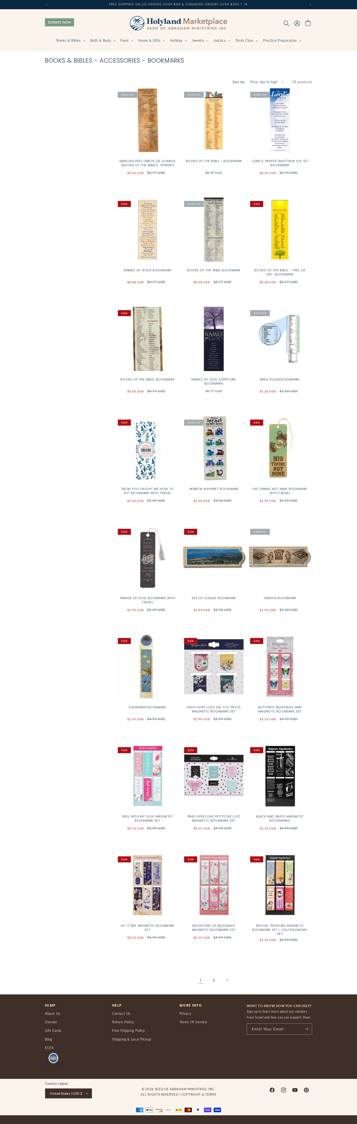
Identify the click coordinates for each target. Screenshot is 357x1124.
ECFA (49, 1048)
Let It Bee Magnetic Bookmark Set (147, 928)
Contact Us (121, 1013)
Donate (51, 1022)
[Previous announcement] (46, 4)
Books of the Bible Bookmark (213, 270)
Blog (48, 1039)
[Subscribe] (306, 1029)
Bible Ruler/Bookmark (279, 380)
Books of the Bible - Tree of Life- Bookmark (280, 272)
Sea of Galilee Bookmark (214, 598)
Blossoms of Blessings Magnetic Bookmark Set (214, 928)
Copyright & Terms (198, 1094)
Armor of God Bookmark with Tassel (147, 600)
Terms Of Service (193, 1022)
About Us (52, 1013)
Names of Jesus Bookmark (147, 270)
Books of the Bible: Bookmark (147, 380)
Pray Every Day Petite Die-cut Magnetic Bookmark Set (213, 819)
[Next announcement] (310, 4)
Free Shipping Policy (128, 1030)
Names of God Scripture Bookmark (213, 382)
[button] (70, 40)
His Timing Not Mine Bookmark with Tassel (280, 491)
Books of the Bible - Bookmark (214, 161)
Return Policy (123, 1022)
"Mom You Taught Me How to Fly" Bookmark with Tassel (147, 491)
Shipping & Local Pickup (131, 1039)
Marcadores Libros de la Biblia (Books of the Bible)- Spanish (147, 163)
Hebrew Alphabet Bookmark (213, 489)
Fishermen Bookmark (147, 707)
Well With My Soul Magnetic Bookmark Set (147, 819)
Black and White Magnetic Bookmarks (280, 819)
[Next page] (226, 980)
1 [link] (200, 980)
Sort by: (239, 82)
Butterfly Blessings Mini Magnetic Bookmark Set (280, 709)
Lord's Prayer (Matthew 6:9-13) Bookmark (280, 163)
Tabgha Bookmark (280, 598)
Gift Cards (53, 1030)
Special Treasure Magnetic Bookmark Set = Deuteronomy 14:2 (279, 930)
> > (54, 1063)
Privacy (185, 1013)
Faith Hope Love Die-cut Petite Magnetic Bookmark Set (214, 709)
